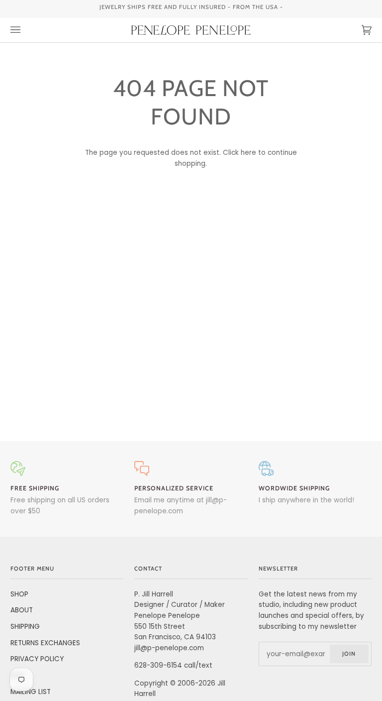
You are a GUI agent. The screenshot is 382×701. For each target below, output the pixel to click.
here (248, 152)
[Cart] (357, 30)
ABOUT (21, 610)
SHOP (19, 594)
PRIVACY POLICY (37, 659)
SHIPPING (25, 626)
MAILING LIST (30, 692)
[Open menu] (25, 30)
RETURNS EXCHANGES (45, 643)
